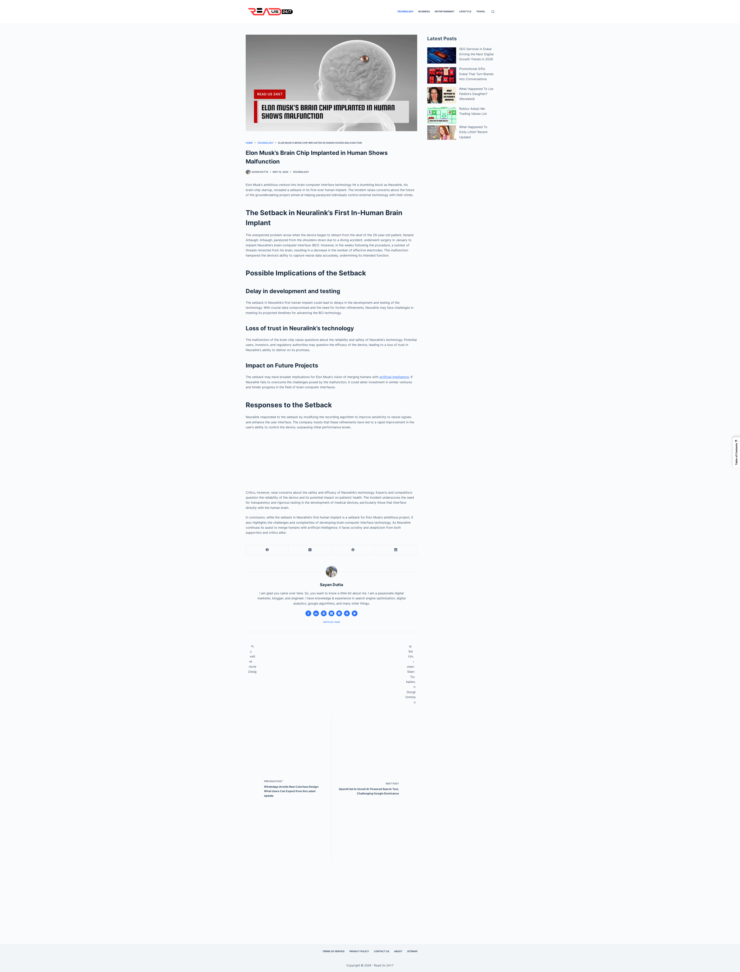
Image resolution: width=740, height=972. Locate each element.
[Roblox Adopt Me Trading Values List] (441, 115)
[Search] (492, 11)
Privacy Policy (359, 951)
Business (424, 11)
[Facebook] (267, 550)
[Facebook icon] (308, 613)
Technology (405, 11)
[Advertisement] (331, 458)
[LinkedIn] (395, 550)
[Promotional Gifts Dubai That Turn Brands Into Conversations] (441, 75)
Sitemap (412, 951)
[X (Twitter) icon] (331, 613)
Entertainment (444, 11)
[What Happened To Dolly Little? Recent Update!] (441, 132)
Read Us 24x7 (384, 965)
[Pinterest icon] (347, 613)
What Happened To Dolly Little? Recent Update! (473, 132)
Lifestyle (465, 11)
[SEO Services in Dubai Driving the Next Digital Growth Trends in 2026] (441, 55)
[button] (736, 452)
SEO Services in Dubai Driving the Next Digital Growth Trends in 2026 (476, 54)
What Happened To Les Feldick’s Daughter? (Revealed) (476, 94)
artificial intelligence (394, 377)
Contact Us (381, 951)
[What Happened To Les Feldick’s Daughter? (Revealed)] (441, 95)
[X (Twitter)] (310, 550)
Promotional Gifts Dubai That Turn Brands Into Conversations (476, 74)
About (398, 951)
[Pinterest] (353, 550)
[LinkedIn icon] (316, 613)
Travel (480, 11)
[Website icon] (324, 613)
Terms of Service (333, 951)
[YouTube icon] (354, 613)
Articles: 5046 (331, 622)
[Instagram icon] (339, 613)
